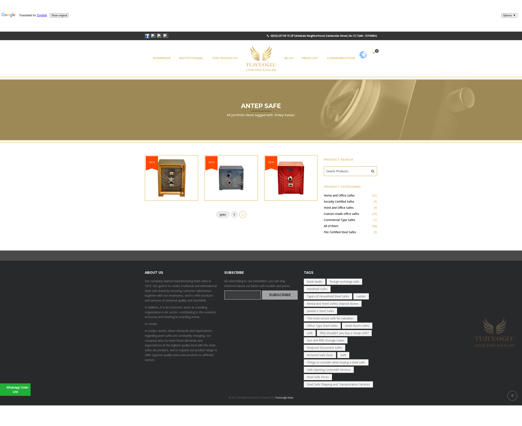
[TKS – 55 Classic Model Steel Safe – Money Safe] (157, 172)
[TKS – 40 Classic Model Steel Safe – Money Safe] (276, 172)
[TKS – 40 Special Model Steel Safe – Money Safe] (216, 172)
